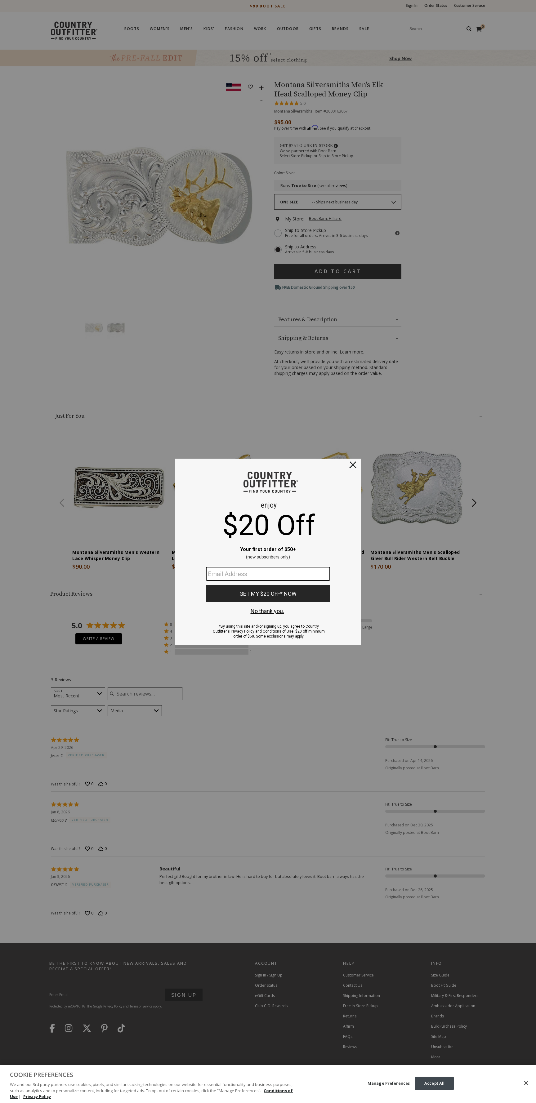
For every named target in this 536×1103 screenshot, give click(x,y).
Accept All (434, 1083)
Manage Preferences (389, 1083)
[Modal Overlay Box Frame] (268, 552)
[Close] (526, 1083)
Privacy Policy (37, 1096)
